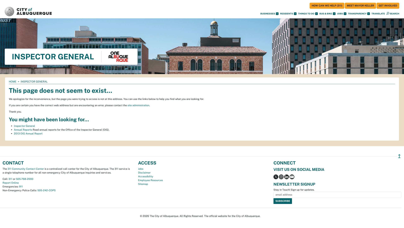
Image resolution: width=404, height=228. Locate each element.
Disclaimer (144, 172)
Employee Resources (150, 180)
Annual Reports (23, 129)
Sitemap (143, 184)
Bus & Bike (325, 13)
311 (10, 178)
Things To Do (306, 13)
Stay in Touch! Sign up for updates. (294, 189)
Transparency (357, 13)
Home (12, 81)
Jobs (340, 13)
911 (21, 186)
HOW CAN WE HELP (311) (327, 5)
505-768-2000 (24, 178)
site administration (138, 105)
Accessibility (145, 176)
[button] (378, 14)
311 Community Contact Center (26, 168)
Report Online (11, 182)
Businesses (267, 13)
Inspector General (24, 125)
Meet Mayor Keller (360, 5)
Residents (286, 13)
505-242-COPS (46, 190)
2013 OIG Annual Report (28, 133)
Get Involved (388, 5)
